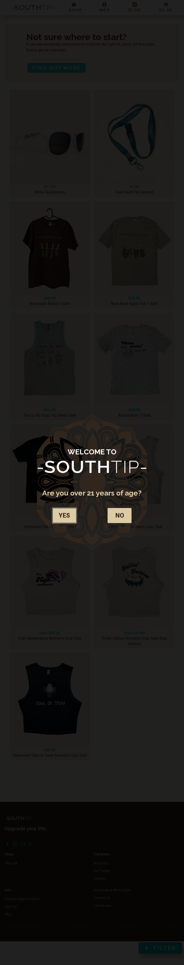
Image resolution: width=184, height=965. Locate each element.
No (119, 515)
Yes (64, 515)
